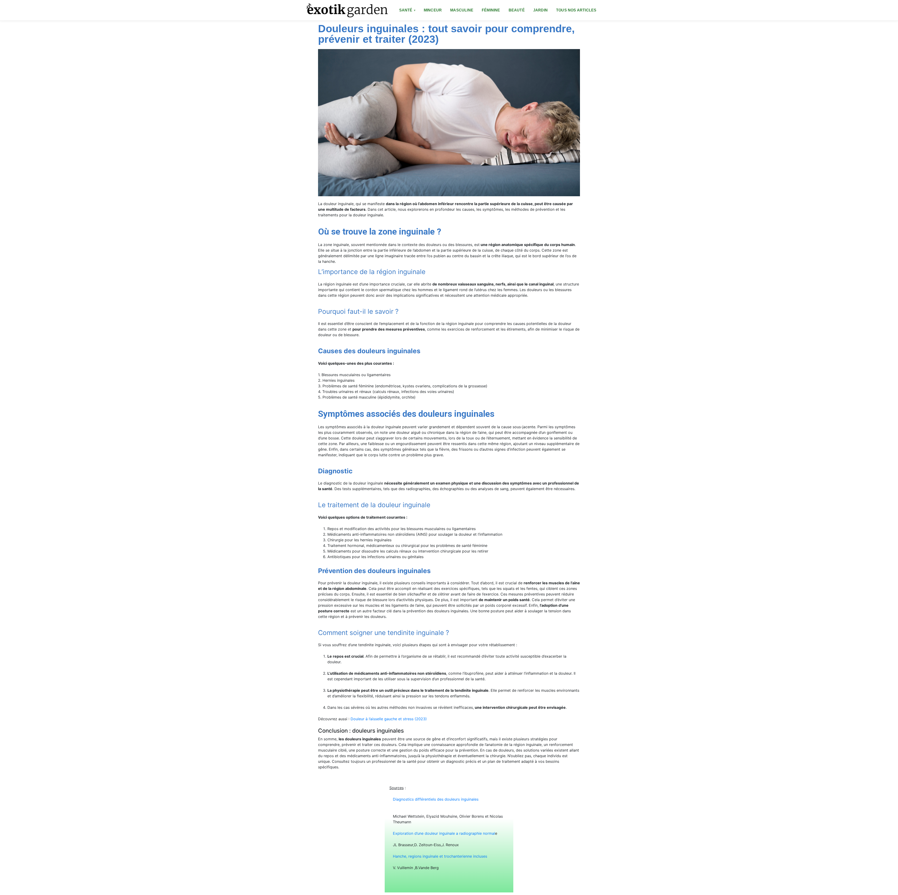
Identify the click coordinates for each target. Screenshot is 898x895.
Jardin (540, 10)
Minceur (433, 10)
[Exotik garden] (346, 10)
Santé (406, 10)
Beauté (517, 10)
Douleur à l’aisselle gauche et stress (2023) (389, 719)
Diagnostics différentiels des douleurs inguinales (438, 799)
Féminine (491, 10)
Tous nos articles (576, 10)
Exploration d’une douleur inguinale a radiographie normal (444, 833)
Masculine (461, 10)
